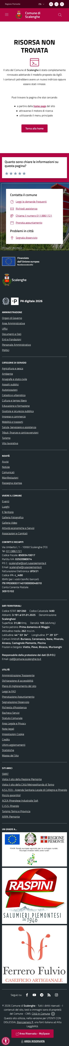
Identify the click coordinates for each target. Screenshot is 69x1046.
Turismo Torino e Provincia (16, 811)
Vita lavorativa (10, 443)
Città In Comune (41, 1014)
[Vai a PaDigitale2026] (22, 301)
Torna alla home (34, 128)
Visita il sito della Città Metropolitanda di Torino (28, 784)
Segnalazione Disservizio (15, 702)
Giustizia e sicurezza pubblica (18, 411)
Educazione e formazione (16, 406)
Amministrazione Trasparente (18, 675)
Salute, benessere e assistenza (19, 427)
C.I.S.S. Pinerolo (10, 806)
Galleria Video (9, 523)
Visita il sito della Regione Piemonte (22, 779)
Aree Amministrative (13, 323)
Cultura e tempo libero (14, 400)
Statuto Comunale (12, 718)
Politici (5, 350)
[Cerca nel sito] (60, 15)
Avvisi (5, 462)
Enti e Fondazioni (11, 339)
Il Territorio (8, 512)
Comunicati (8, 472)
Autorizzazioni (9, 390)
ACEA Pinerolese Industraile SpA (20, 801)
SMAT (5, 774)
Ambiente (7, 374)
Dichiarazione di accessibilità (17, 681)
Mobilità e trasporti (12, 422)
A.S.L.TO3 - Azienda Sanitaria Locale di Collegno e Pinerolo (34, 790)
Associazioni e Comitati (14, 533)
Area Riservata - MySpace (34, 1033)
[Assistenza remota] (53, 1014)
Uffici (5, 329)
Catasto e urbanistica (13, 395)
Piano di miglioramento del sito (19, 686)
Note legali (8, 729)
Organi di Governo (12, 318)
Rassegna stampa (12, 483)
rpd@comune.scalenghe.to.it (25, 659)
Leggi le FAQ (9, 691)
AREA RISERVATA (34, 1041)
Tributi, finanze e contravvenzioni (20, 432)
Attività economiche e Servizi (18, 528)
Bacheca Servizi (10, 713)
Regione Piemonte (12, 4)
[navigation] (7, 15)
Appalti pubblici (10, 384)
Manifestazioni (10, 478)
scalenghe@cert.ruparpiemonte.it (27, 563)
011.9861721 (14, 551)
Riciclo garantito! (11, 795)
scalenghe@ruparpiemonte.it (25, 567)
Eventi (5, 501)
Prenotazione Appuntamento (18, 697)
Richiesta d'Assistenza (14, 707)
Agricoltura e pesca (12, 368)
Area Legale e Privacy (14, 723)
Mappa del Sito (10, 755)
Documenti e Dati (11, 334)
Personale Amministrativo (16, 345)
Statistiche (8, 750)
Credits (6, 739)
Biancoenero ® (25, 1022)
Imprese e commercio (14, 416)
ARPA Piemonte (11, 817)
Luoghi (5, 507)
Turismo (6, 438)
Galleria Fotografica (12, 517)
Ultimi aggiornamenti (13, 745)
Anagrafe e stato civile (14, 379)
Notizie (6, 467)
